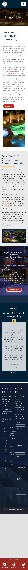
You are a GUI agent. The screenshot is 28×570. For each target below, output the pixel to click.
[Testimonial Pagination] (11, 361)
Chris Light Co (13, 73)
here (19, 276)
